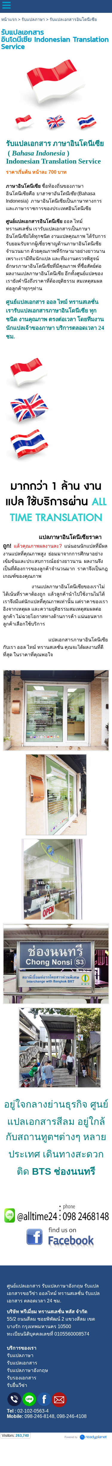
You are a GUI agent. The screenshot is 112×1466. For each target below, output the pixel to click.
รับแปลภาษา (33, 19)
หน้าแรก (9, 19)
